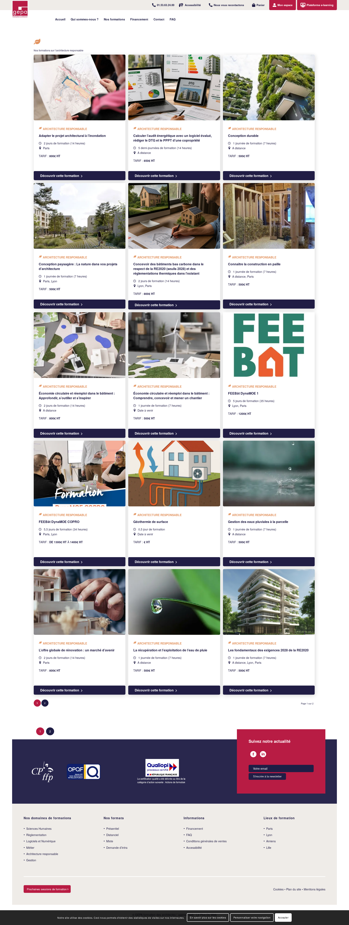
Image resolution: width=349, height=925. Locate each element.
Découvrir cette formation (59, 176)
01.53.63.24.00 (165, 5)
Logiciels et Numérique (41, 841)
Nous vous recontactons (229, 5)
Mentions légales (314, 889)
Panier (260, 5)
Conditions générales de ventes (206, 841)
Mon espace (285, 5)
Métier (30, 848)
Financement (194, 829)
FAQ (189, 835)
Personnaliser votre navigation (252, 917)
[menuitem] (163, 5)
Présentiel (112, 829)
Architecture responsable (42, 854)
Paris (269, 829)
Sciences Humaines (39, 829)
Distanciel (112, 835)
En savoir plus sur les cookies (208, 917)
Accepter (283, 917)
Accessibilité (193, 5)
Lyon (269, 835)
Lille (268, 848)
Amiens (271, 841)
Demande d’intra (116, 848)
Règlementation (36, 835)
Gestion (31, 860)
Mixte (109, 841)
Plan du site (293, 889)
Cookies (278, 889)
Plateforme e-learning (320, 5)
